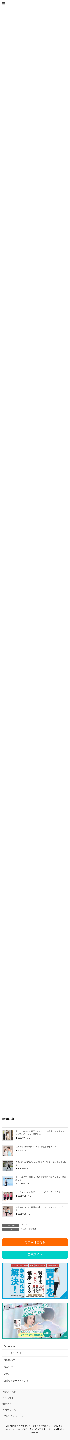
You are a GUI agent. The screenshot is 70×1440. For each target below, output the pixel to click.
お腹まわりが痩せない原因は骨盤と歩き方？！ (35, 1146)
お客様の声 (9, 1360)
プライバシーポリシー (13, 1416)
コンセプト (8, 1398)
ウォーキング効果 (13, 1353)
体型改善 (32, 1229)
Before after (10, 1346)
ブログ (24, 1225)
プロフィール (9, 1410)
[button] (35, 1242)
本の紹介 (7, 1404)
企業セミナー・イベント (16, 1380)
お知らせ (8, 1367)
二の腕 (24, 1229)
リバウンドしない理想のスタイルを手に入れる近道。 (38, 1192)
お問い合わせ (9, 1392)
